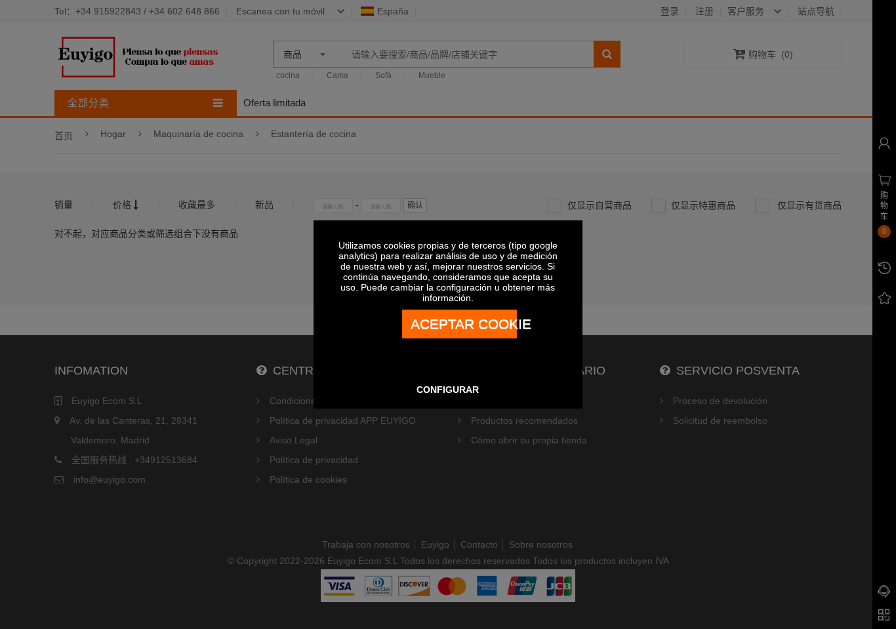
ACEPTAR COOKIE (464, 323)
